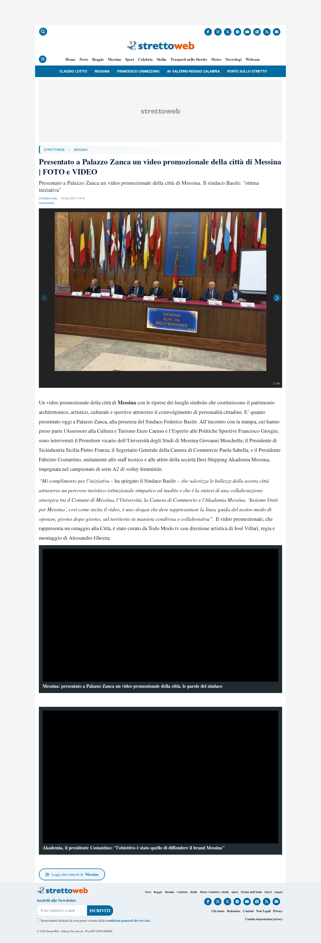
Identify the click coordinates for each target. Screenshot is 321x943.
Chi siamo (217, 911)
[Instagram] (218, 32)
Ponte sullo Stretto (247, 71)
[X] (227, 32)
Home (70, 59)
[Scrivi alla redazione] (276, 32)
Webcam (253, 59)
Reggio (98, 59)
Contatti (248, 911)
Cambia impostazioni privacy (264, 919)
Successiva (277, 297)
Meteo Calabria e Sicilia (214, 892)
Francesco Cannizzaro (138, 71)
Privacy (278, 911)
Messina (114, 59)
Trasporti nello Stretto (189, 59)
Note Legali (263, 911)
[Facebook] (208, 32)
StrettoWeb (54, 149)
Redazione (233, 911)
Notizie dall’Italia (251, 892)
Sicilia (162, 59)
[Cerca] (43, 32)
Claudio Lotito (73, 71)
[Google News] (257, 32)
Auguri (278, 892)
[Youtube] (247, 32)
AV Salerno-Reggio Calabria (193, 71)
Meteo (216, 59)
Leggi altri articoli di (75, 874)
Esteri (268, 892)
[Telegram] (237, 32)
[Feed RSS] (267, 32)
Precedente (44, 297)
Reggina (102, 71)
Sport (129, 59)
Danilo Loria (49, 198)
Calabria (145, 59)
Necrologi (233, 59)
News (83, 59)
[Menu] (42, 59)
